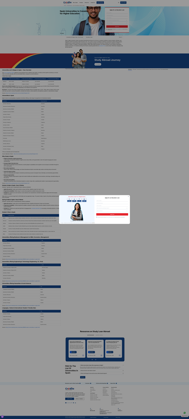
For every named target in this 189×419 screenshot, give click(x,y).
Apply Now (112, 214)
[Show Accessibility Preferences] (2, 416)
